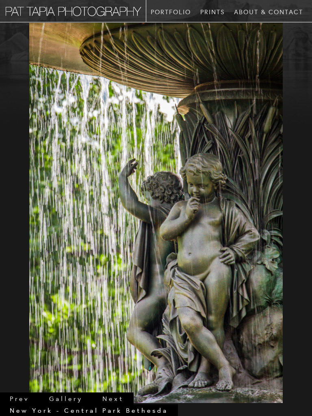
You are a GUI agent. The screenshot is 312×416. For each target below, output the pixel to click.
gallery (66, 398)
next (113, 398)
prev (20, 398)
